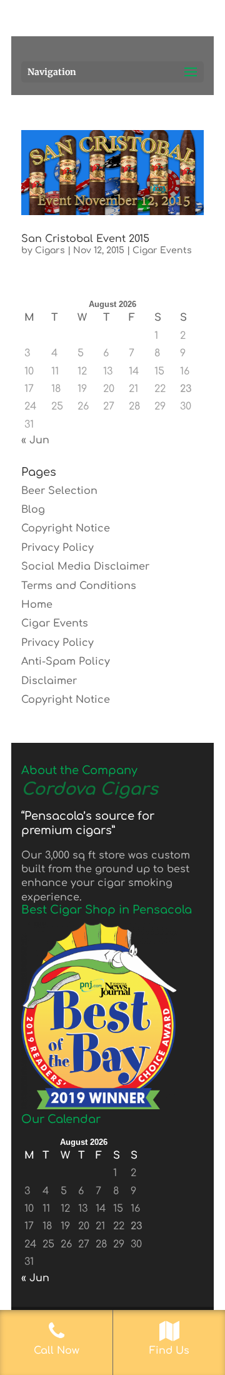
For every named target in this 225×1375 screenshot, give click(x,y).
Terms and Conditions (78, 586)
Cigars (50, 250)
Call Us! (137, 23)
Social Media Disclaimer (85, 566)
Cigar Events (162, 250)
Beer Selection (59, 490)
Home (36, 604)
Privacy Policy (57, 547)
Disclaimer (49, 681)
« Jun (35, 440)
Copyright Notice (65, 528)
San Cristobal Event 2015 (85, 238)
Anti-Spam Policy (65, 661)
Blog (33, 509)
